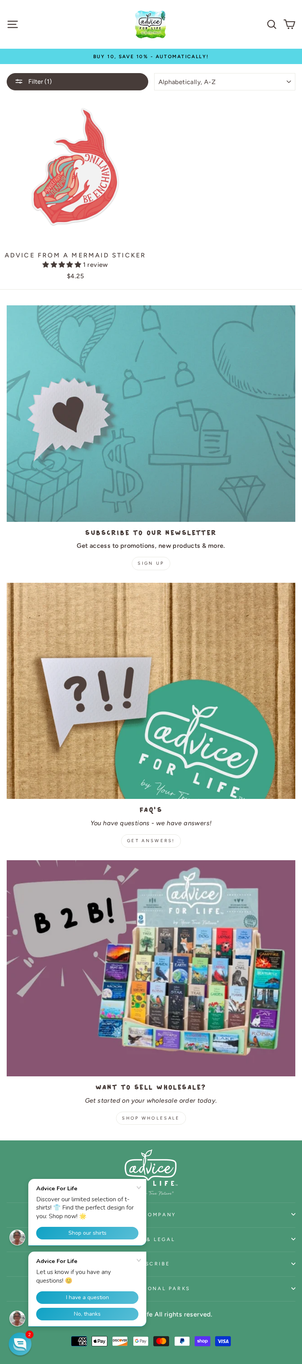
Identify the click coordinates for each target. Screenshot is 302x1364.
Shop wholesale (151, 1118)
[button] (62, 264)
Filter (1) (39, 81)
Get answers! (151, 840)
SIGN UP (151, 563)
